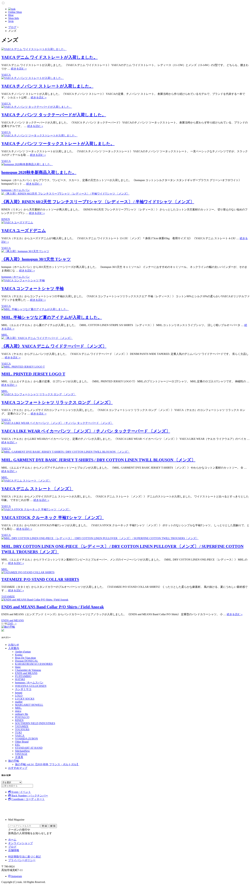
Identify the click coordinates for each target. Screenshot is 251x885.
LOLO (19, 695)
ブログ (12, 846)
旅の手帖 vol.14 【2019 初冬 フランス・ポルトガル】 (47, 764)
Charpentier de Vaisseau (28, 670)
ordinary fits (21, 714)
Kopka (18, 654)
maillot (18, 701)
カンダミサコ (23, 689)
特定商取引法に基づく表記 (24, 856)
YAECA (6, 74)
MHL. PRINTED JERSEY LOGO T (33, 374)
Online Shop (15, 12)
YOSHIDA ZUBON (26, 738)
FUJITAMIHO (23, 676)
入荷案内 (13, 648)
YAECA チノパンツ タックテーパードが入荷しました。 (53, 115)
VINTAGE (21, 754)
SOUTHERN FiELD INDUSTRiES (35, 723)
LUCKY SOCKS (24, 698)
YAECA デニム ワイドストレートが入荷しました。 (49, 57)
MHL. (4, 334)
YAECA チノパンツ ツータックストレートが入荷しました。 (58, 143)
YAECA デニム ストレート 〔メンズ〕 (37, 488)
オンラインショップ (20, 843)
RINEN (5, 219)
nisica (18, 711)
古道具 (19, 757)
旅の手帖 (13, 760)
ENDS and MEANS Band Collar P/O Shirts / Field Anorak (52, 607)
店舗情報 (13, 850)
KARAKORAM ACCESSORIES (34, 663)
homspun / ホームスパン (15, 190)
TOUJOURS (22, 729)
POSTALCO (22, 717)
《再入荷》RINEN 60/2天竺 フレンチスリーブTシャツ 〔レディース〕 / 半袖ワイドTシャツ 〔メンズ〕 (97, 202)
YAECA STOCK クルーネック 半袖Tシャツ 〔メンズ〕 (52, 517)
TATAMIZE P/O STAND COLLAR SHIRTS (40, 579)
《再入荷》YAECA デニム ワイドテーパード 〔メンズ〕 (53, 346)
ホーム (12, 839)
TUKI (18, 732)
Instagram (16, 876)
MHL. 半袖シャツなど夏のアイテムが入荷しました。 (51, 317)
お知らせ (13, 644)
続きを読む (19, 68)
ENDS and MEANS (12, 620)
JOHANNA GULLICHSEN (30, 685)
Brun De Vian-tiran (25, 657)
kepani (18, 692)
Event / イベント (21, 792)
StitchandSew (22, 750)
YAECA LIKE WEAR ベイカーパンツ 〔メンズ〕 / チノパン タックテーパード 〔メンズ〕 (85, 431)
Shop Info (13, 18)
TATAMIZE (8, 596)
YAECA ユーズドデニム (23, 230)
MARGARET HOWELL (29, 704)
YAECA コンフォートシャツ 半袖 (32, 288)
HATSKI (20, 679)
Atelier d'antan (23, 651)
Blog (10, 15)
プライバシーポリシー (22, 860)
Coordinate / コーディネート (28, 799)
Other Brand (22, 741)
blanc (18, 667)
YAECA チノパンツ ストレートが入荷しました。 (47, 86)
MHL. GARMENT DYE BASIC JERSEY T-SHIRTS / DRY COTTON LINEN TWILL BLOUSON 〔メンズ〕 (98, 460)
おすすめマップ (17, 767)
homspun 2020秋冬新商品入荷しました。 (38, 172)
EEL (17, 744)
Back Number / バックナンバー (29, 795)
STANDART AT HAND (29, 747)
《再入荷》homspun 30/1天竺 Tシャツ (36, 259)
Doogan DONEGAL (26, 660)
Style (11, 21)
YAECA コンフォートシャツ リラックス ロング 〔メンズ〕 (57, 402)
